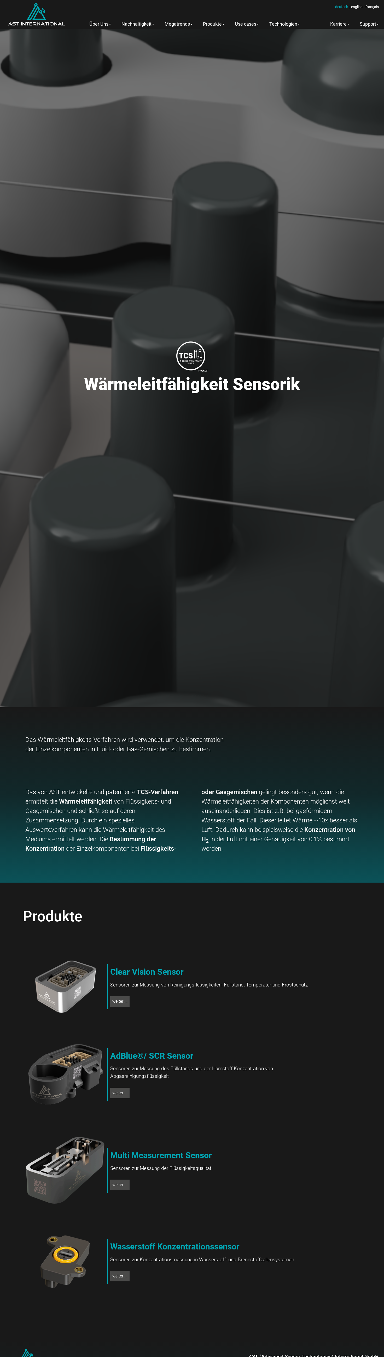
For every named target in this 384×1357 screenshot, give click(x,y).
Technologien (283, 24)
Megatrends (177, 24)
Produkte (212, 24)
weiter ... (119, 1001)
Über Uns (98, 24)
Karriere (338, 24)
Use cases (245, 24)
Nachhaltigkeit (136, 24)
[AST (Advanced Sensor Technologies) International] (36, 14)
